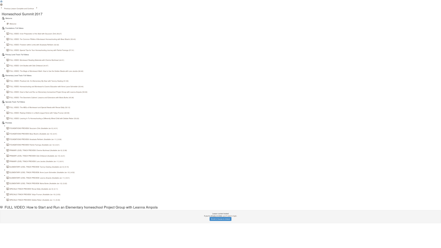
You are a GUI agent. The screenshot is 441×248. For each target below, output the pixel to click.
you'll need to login (230, 216)
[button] (1, 2)
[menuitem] (1, 5)
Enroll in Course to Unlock (220, 219)
